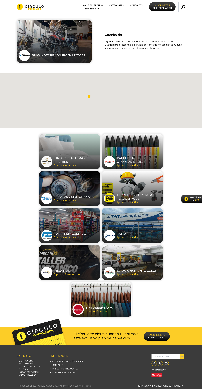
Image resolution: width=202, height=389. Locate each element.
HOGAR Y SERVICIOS (29, 372)
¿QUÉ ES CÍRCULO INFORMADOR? (93, 7)
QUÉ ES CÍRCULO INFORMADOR (67, 361)
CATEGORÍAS (116, 5)
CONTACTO (136, 5)
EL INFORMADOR (162, 6)
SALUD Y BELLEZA (27, 375)
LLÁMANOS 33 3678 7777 (64, 372)
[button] (89, 97)
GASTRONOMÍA (26, 361)
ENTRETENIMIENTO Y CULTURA (29, 367)
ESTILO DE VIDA (26, 364)
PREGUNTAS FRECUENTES (65, 369)
